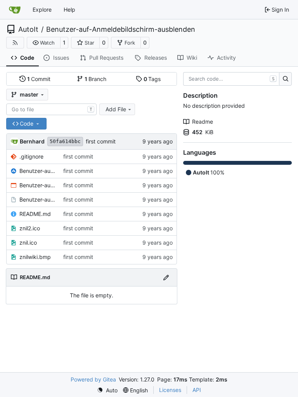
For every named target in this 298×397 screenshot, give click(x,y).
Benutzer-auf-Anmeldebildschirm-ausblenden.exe (37, 185)
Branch (96, 79)
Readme (202, 121)
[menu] (107, 390)
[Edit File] (166, 277)
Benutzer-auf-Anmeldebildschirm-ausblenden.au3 (37, 170)
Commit (39, 79)
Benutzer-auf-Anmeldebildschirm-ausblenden (120, 29)
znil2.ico (29, 228)
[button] (44, 42)
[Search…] (285, 79)
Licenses (170, 390)
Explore (42, 9)
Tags (152, 79)
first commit (101, 141)
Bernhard (32, 141)
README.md (35, 214)
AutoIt (28, 29)
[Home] (15, 10)
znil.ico (28, 242)
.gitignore (31, 156)
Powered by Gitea (93, 379)
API (196, 390)
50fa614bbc (65, 141)
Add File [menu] (116, 109)
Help (69, 9)
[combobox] (51, 109)
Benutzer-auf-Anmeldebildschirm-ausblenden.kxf (37, 199)
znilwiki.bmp (35, 257)
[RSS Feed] (15, 42)
